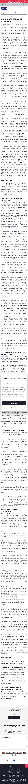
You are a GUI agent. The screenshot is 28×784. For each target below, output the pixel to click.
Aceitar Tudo (14, 403)
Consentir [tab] (4, 378)
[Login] (19, 8)
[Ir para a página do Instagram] (14, 766)
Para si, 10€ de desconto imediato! (15, 4)
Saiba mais (20, 2)
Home (2, 16)
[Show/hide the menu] (26, 8)
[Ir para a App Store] (18, 772)
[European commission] (17, 760)
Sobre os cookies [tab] (22, 378)
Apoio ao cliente (5, 737)
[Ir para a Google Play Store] (10, 772)
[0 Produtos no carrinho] (22, 8)
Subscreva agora (14, 717)
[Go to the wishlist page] (15, 8)
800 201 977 (11, 731)
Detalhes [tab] (12, 378)
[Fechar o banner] (25, 374)
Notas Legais (23, 779)
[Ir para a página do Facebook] (10, 766)
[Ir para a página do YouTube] (17, 766)
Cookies (4, 780)
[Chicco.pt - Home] (4, 8)
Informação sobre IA (11, 780)
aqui (16, 596)
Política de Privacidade (7, 779)
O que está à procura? (10, 12)
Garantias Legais (15, 779)
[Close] (26, 1)
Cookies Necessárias (14, 407)
